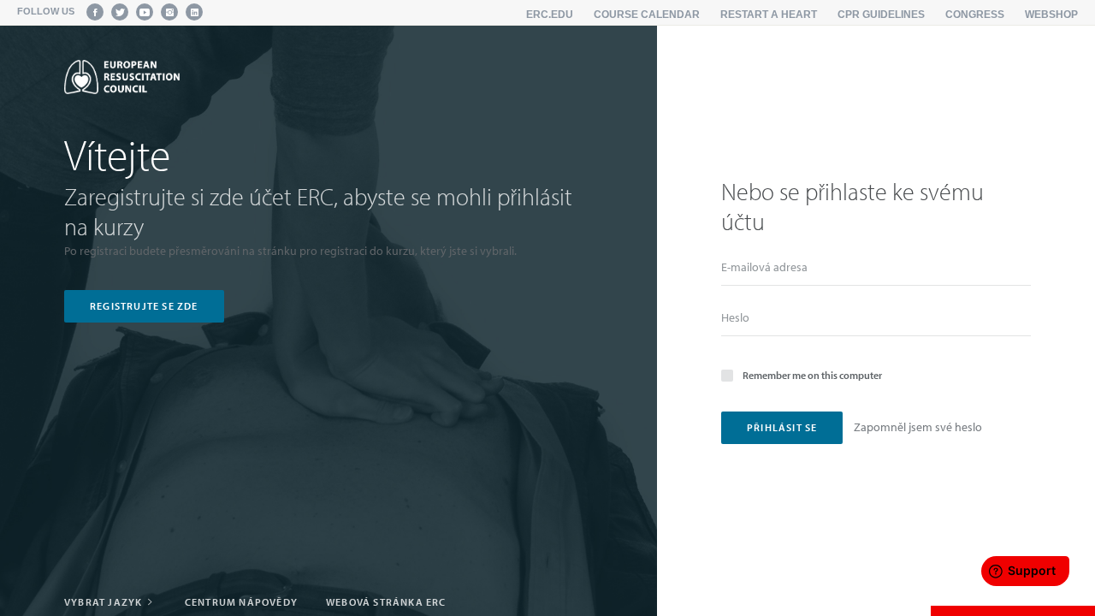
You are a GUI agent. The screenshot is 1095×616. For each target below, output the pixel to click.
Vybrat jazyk (104, 601)
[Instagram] (169, 12)
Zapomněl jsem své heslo (918, 427)
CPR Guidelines (881, 15)
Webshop (1051, 15)
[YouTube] (144, 12)
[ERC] (122, 77)
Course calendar (647, 15)
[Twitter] (119, 12)
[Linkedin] (194, 12)
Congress (974, 15)
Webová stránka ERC (386, 601)
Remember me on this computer (812, 375)
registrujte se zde (144, 305)
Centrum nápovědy (241, 601)
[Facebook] (95, 12)
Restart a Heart (768, 15)
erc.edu (549, 15)
